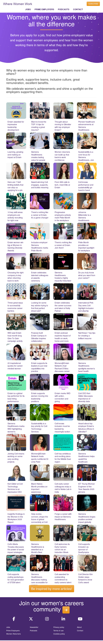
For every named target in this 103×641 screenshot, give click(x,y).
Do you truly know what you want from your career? (86, 275)
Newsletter (34, 627)
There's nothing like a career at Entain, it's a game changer (39, 215)
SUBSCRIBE (93, 4)
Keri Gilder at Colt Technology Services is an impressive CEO (15, 487)
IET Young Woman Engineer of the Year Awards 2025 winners (86, 487)
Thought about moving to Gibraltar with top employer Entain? (63, 125)
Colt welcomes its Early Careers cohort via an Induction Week (62, 548)
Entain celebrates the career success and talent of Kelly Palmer (63, 306)
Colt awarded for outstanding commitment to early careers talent (63, 578)
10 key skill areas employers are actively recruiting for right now (15, 216)
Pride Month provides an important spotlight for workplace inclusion (86, 247)
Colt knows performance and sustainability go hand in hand (85, 186)
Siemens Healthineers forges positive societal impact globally (86, 517)
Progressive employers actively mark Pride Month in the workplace (63, 216)
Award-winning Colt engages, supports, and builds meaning (39, 185)
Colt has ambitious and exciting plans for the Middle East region (63, 457)
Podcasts (33, 630)
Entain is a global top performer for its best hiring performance (16, 397)
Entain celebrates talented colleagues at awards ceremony (39, 276)
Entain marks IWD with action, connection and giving (62, 397)
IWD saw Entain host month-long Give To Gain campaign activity (15, 336)
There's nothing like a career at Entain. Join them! (63, 245)
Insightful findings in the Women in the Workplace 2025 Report (16, 517)
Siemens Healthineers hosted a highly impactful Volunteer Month (63, 278)
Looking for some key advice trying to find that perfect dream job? (39, 306)
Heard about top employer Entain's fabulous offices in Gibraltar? (86, 427)
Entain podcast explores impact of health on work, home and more (63, 336)
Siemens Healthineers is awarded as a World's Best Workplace (37, 549)
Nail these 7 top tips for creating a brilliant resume (86, 335)
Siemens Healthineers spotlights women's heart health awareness (86, 368)
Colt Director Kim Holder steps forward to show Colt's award (85, 578)
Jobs (8, 627)
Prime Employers (13, 630)
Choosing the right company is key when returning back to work (15, 276)
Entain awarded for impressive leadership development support (16, 127)
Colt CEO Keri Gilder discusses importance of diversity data (85, 397)
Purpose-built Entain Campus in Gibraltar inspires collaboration (39, 336)
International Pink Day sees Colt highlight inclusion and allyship (86, 306)
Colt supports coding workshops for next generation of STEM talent (16, 578)
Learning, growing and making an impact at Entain (15, 154)
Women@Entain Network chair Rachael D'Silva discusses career (62, 367)
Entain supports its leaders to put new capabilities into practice (39, 367)
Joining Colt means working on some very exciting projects (16, 457)
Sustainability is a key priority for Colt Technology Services (39, 427)
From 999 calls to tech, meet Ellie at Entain (62, 185)
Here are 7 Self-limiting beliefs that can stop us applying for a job (15, 186)
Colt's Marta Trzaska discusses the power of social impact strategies (16, 548)
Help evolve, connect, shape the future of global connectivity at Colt (39, 517)
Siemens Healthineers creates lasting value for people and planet (38, 157)
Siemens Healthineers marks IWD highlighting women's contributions (16, 429)
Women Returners (13, 633)
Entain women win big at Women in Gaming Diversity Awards (15, 246)
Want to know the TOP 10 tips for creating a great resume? (38, 125)
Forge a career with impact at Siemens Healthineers (63, 516)
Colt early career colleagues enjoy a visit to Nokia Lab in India (63, 487)
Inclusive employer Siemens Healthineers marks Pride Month (39, 246)
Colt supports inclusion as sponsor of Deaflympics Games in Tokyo (85, 549)
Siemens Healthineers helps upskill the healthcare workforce (86, 459)
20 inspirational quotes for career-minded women (15, 366)
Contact (80, 630)
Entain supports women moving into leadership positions (39, 397)
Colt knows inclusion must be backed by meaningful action (62, 427)
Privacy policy (58, 627)
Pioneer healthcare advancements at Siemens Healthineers (86, 125)
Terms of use (58, 630)
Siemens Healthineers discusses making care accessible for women (39, 579)
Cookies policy (59, 633)
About (79, 627)
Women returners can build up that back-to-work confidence (62, 155)
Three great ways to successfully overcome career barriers (15, 306)
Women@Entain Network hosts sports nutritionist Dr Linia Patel (39, 457)
